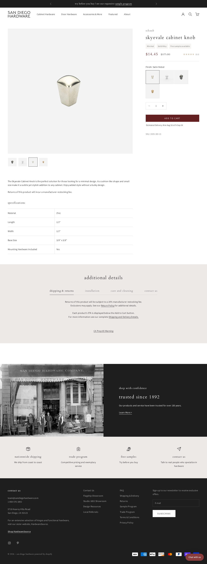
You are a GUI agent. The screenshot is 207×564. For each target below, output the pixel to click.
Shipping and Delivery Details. (123, 316)
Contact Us (179, 457)
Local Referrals (90, 511)
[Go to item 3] (33, 162)
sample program (123, 3)
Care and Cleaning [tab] (122, 291)
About (127, 14)
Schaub (150, 30)
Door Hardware (69, 14)
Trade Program (78, 457)
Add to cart (172, 118)
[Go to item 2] (22, 162)
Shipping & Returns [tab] (62, 291)
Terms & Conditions (129, 517)
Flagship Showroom (93, 495)
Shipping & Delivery (129, 495)
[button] (194, 557)
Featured (113, 14)
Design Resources (92, 506)
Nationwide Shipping (28, 457)
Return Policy (107, 305)
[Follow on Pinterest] (17, 543)
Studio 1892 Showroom (95, 501)
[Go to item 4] (43, 162)
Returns (124, 501)
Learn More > (125, 412)
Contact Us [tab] (151, 291)
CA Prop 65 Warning (103, 330)
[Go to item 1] (12, 162)
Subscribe (164, 513)
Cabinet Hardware (46, 14)
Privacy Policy (126, 522)
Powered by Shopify (43, 554)
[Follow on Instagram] (9, 543)
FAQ (122, 490)
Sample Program (128, 506)
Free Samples (128, 457)
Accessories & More (92, 14)
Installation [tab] (92, 291)
